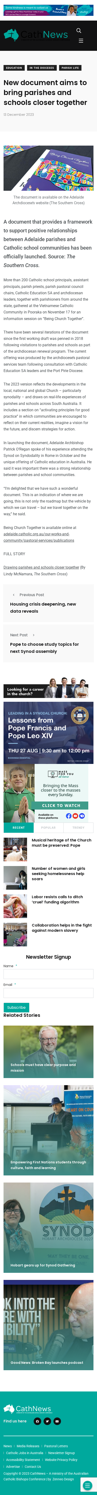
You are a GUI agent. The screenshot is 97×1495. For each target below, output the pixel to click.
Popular (48, 827)
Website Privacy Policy (61, 1460)
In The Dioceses (42, 67)
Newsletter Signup (61, 1453)
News (8, 1446)
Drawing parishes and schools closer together (41, 567)
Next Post (19, 635)
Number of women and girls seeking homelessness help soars (58, 874)
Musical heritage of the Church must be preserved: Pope (61, 842)
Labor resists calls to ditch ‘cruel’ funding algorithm (57, 899)
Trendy (79, 827)
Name (10, 966)
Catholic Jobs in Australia (24, 1453)
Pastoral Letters (56, 1446)
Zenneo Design (63, 1479)
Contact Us (33, 1467)
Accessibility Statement (23, 1460)
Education (14, 67)
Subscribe (16, 1007)
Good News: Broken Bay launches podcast (47, 1362)
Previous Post (32, 595)
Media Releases (28, 1446)
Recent (19, 827)
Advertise (13, 1467)
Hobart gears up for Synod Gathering (43, 1265)
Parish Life (70, 67)
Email (10, 984)
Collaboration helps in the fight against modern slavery (62, 928)
